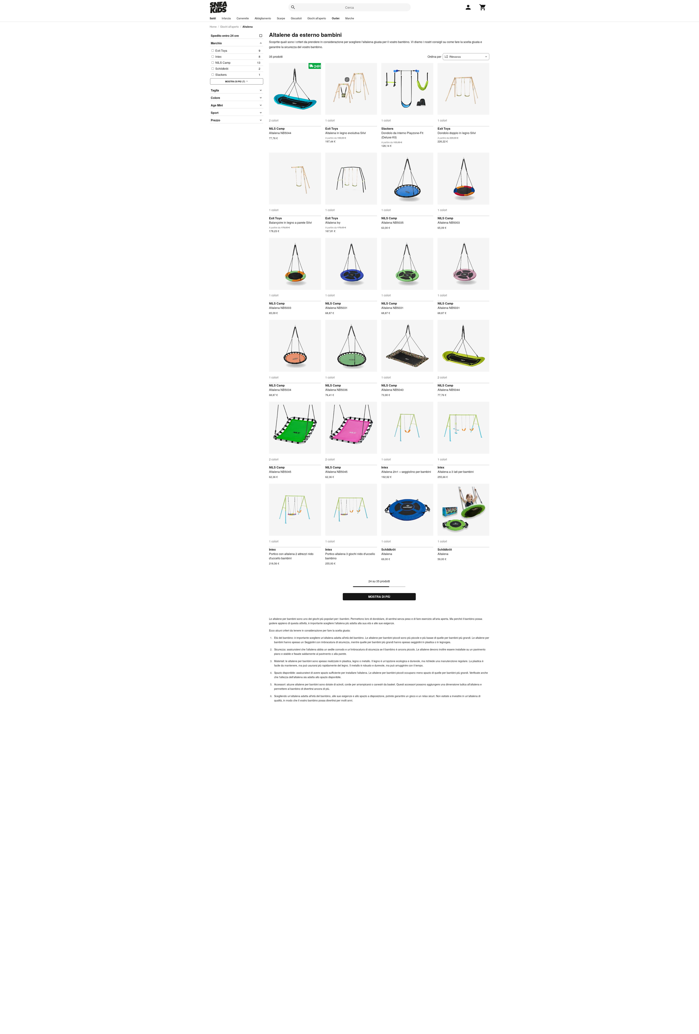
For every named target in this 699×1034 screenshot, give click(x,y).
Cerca (349, 7)
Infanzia (226, 18)
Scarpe (281, 18)
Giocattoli (296, 18)
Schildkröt (388, 549)
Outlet (335, 18)
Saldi (213, 18)
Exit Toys (331, 128)
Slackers (387, 128)
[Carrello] (482, 7)
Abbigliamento (263, 18)
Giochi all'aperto (316, 18)
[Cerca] (293, 7)
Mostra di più (379, 596)
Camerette (243, 18)
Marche (349, 18)
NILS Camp (277, 128)
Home (213, 26)
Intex (384, 467)
